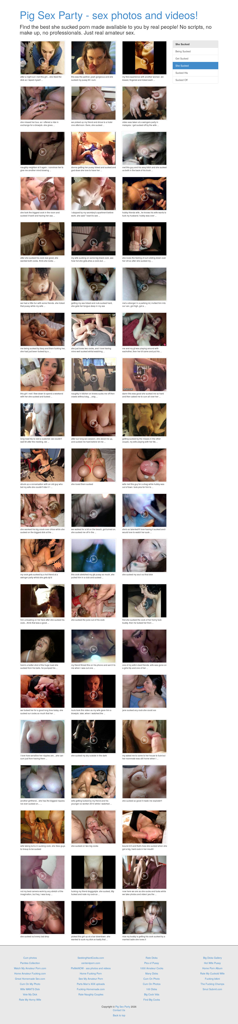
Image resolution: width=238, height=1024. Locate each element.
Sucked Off (181, 80)
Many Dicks (151, 973)
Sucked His (181, 72)
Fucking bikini (212, 978)
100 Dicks (151, 989)
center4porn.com (90, 963)
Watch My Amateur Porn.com (30, 968)
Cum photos (30, 957)
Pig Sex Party (122, 1006)
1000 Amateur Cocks (151, 968)
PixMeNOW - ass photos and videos (91, 968)
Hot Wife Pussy (212, 963)
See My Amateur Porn (91, 978)
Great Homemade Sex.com (30, 978)
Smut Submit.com (212, 989)
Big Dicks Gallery (212, 957)
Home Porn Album (212, 968)
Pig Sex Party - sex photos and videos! (109, 14)
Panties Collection (30, 963)
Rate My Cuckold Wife (212, 973)
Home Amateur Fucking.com (30, 973)
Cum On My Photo (30, 984)
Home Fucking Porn (91, 973)
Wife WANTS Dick (30, 989)
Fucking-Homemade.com (91, 989)
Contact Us (119, 1010)
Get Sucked (181, 58)
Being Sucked (183, 51)
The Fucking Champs (212, 984)
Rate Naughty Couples (90, 994)
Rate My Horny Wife (30, 999)
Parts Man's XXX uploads (91, 984)
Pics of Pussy (151, 963)
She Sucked (182, 65)
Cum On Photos (151, 984)
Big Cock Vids (151, 994)
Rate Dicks (152, 957)
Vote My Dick (30, 994)
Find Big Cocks (151, 999)
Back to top (119, 1015)
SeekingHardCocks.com (91, 957)
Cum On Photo (151, 978)
